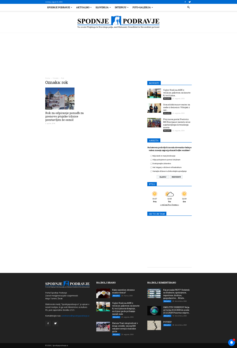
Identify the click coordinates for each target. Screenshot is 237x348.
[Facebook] (185, 2)
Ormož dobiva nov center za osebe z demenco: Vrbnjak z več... (176, 107)
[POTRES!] (154, 325)
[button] (188, 7)
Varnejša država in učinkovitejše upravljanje (170, 171)
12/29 (184, 200)
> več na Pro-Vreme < (169, 204)
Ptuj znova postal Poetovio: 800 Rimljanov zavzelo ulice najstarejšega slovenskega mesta (176, 123)
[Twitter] (190, 2)
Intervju (120, 7)
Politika (48, 108)
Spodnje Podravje (58, 7)
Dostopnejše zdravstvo (162, 163)
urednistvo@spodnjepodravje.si (75, 315)
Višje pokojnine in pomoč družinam (166, 160)
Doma (47, 78)
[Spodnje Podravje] (118, 22)
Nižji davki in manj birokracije (164, 156)
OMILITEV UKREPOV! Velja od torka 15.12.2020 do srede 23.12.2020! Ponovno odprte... (176, 310)
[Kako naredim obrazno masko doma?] (103, 293)
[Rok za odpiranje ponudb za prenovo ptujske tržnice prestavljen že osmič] (67, 98)
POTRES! (167, 322)
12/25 (169, 200)
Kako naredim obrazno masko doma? (123, 291)
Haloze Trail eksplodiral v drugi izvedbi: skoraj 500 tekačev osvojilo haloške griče (125, 327)
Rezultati (176, 177)
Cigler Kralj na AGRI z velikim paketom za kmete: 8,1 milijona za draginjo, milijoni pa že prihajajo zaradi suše (126, 308)
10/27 (155, 200)
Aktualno (82, 7)
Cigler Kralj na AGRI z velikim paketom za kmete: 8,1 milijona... (177, 93)
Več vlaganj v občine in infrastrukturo (167, 167)
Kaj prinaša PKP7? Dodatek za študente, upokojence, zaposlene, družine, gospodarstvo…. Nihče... (176, 294)
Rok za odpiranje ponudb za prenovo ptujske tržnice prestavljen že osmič (64, 116)
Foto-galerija (141, 7)
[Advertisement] (118, 53)
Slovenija (102, 7)
